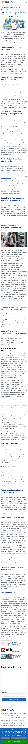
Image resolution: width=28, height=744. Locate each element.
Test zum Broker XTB (19, 435)
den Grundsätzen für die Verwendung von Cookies (14, 733)
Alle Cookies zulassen (14, 741)
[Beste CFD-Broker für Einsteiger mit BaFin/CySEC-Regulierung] (6, 656)
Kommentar (4, 673)
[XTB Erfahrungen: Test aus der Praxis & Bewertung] (6, 650)
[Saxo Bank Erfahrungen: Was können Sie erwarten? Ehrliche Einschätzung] (6, 643)
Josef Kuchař (8, 12)
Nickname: (4, 692)
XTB (17, 621)
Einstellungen (15, 738)
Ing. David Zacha (22, 12)
